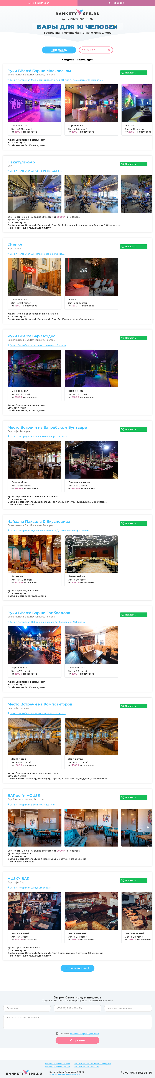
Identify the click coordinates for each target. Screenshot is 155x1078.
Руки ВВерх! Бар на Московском (39, 71)
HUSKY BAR (18, 879)
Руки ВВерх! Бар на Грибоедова (39, 613)
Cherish (15, 245)
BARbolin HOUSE (24, 796)
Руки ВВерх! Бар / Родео (32, 336)
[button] (148, 104)
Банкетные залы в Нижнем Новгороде (92, 1064)
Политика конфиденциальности (64, 1074)
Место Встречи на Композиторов (40, 704)
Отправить (77, 1040)
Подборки (118, 3)
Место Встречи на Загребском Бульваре (47, 427)
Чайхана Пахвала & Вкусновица (39, 522)
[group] (34, 110)
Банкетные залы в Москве (57, 1064)
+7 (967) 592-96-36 (79, 19)
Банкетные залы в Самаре (57, 1067)
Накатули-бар (21, 162)
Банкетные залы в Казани (86, 1067)
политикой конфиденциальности (84, 1034)
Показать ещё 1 (77, 968)
